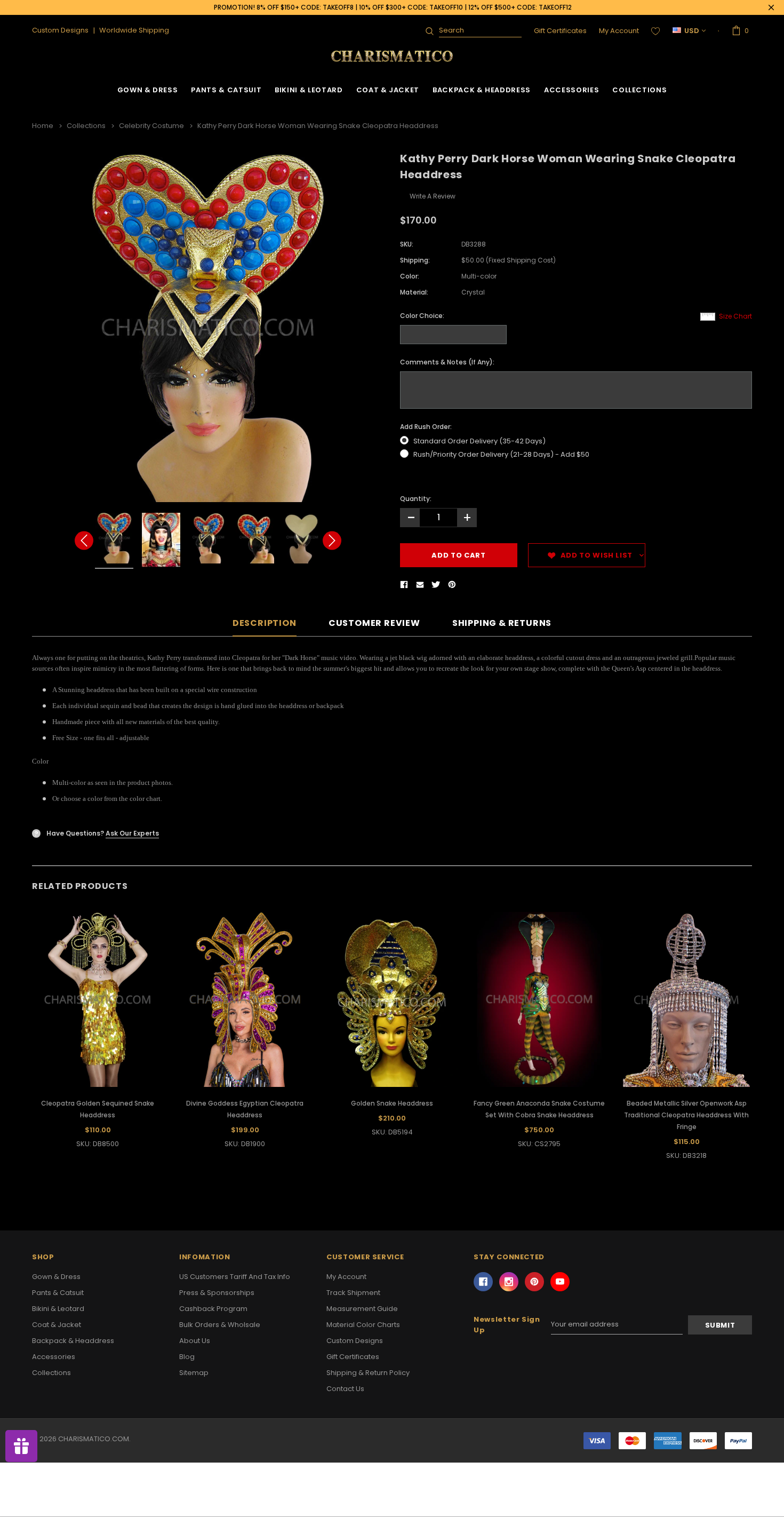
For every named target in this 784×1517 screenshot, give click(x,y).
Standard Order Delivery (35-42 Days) (479, 441)
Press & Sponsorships (216, 1293)
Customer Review (374, 623)
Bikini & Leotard (308, 90)
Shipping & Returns (501, 623)
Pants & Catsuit (226, 90)
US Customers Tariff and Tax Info (234, 1277)
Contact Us (345, 1389)
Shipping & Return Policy (368, 1373)
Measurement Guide (362, 1309)
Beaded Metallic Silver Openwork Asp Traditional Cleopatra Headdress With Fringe (686, 1115)
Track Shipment (353, 1293)
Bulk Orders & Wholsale (219, 1325)
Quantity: (415, 498)
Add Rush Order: (426, 426)
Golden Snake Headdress (392, 1103)
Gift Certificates (560, 31)
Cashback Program (213, 1309)
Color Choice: (422, 315)
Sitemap (194, 1373)
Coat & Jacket (387, 90)
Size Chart (735, 316)
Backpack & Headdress (482, 90)
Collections (639, 90)
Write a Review (432, 196)
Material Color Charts (363, 1325)
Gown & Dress (147, 90)
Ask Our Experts (132, 833)
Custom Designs (354, 1341)
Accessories (571, 90)
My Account (619, 31)
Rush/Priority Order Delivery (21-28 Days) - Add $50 (501, 454)
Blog (187, 1357)
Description (265, 623)
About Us (194, 1341)
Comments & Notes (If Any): (447, 362)
